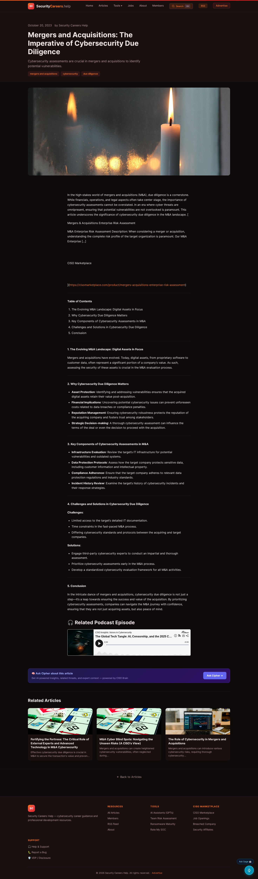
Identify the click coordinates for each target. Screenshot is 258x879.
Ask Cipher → (215, 675)
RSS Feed (113, 823)
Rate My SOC (158, 829)
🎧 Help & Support (38, 846)
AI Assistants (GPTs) (161, 812)
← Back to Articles (129, 777)
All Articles (113, 812)
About (143, 5)
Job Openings (201, 818)
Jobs (131, 5)
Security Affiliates (203, 829)
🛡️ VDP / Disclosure (39, 857)
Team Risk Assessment (163, 818)
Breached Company (204, 823)
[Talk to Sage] (249, 870)
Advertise (221, 5)
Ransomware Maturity (162, 823)
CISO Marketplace (203, 812)
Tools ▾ (118, 5)
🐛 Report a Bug (37, 852)
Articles (103, 5)
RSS (203, 5)
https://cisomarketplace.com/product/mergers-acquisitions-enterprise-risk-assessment (127, 285)
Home (89, 5)
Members (158, 5)
